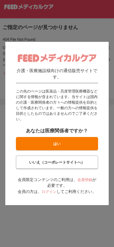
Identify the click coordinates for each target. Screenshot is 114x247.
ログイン (49, 191)
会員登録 (84, 180)
